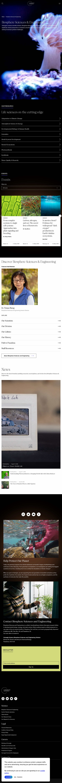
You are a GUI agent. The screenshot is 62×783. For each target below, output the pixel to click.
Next (60, 216)
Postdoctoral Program (7, 750)
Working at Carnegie (6, 743)
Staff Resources (8, 348)
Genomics (5, 134)
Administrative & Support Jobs (9, 748)
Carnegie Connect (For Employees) (10, 753)
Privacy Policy (5, 732)
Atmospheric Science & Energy (12, 124)
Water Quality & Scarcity (10, 160)
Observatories (5, 714)
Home (3, 16)
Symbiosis (5, 155)
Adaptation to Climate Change (12, 118)
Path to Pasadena (8, 343)
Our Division (7, 326)
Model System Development (11, 139)
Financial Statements (6, 727)
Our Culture (6, 332)
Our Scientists (7, 321)
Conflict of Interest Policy (7, 730)
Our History (6, 337)
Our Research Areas (6, 717)
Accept (8, 777)
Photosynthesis (7, 150)
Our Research (7, 106)
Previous (2, 216)
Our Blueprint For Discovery (8, 719)
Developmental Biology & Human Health (15, 129)
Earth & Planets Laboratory (8, 712)
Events (4, 173)
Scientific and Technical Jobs (8, 745)
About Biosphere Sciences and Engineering (16, 356)
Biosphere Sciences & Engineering (13, 16)
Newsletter (8, 650)
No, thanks (18, 777)
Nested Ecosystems (8, 145)
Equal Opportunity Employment (9, 735)
